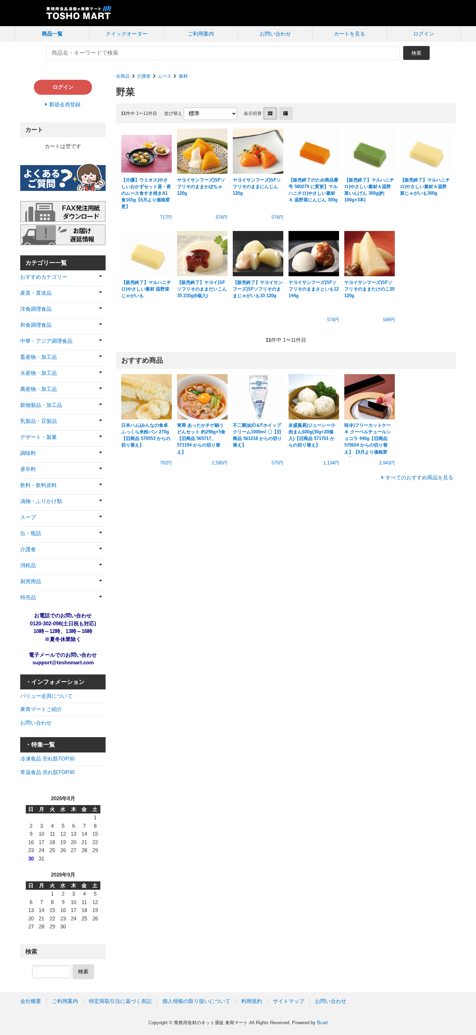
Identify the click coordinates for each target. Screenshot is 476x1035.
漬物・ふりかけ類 (41, 501)
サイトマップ (288, 1001)
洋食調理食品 (36, 309)
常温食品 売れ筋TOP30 (47, 772)
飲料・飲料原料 (38, 485)
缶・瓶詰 (30, 533)
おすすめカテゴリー (43, 277)
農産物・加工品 (38, 389)
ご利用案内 (201, 34)
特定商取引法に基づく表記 (120, 1001)
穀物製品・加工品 (41, 405)
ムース (164, 76)
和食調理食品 (36, 325)
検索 (416, 53)
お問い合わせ (275, 34)
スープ (28, 517)
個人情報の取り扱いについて (196, 1001)
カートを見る (349, 34)
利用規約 (251, 1001)
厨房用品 (30, 581)
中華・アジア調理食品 (46, 341)
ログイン (423, 34)
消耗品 (28, 565)
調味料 (28, 453)
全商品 (123, 76)
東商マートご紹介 (41, 709)
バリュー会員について (46, 696)
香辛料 (28, 469)
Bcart (322, 1022)
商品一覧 (52, 34)
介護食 (144, 76)
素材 (183, 76)
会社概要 (30, 1001)
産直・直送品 (36, 293)
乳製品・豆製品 (38, 421)
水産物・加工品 (38, 373)
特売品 (28, 597)
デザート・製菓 (38, 437)
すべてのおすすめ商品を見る (419, 477)
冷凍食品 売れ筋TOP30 (47, 759)
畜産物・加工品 (38, 357)
